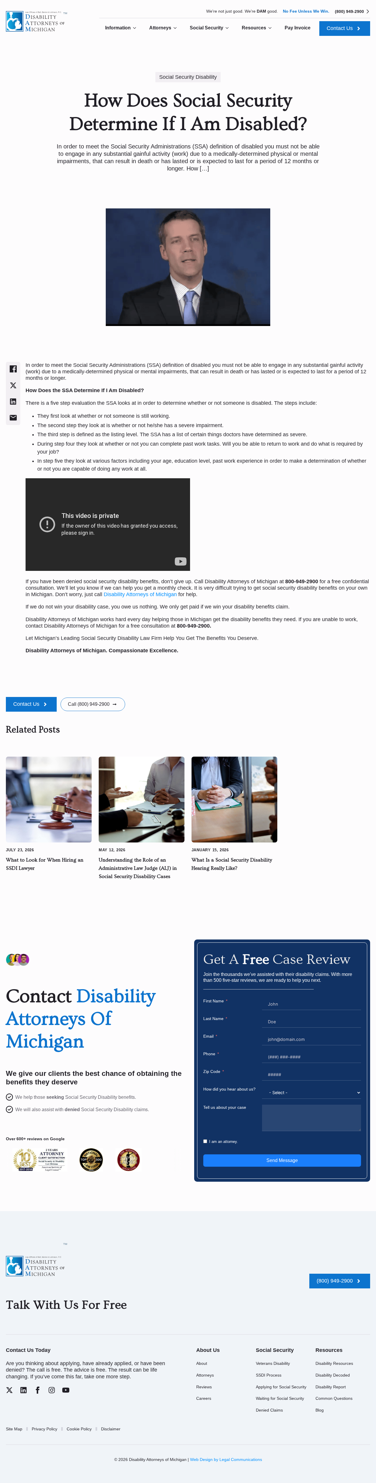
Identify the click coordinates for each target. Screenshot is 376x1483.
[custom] (9, 1390)
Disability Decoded (332, 1375)
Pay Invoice (297, 27)
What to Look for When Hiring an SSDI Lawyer (44, 864)
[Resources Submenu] (271, 28)
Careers (203, 1398)
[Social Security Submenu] (228, 28)
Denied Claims (269, 1410)
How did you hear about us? (229, 1089)
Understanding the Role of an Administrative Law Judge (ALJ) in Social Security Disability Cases (138, 868)
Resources (254, 27)
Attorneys (160, 27)
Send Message (282, 1160)
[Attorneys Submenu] (176, 28)
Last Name (213, 1018)
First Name (213, 1001)
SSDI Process (268, 1375)
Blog (319, 1410)
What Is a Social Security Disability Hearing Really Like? (232, 864)
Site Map (14, 1429)
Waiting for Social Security (280, 1398)
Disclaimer (110, 1429)
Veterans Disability (273, 1363)
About (201, 1363)
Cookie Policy (79, 1429)
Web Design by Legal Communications (226, 1459)
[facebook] (37, 1390)
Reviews (204, 1387)
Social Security (206, 27)
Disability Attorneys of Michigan (141, 594)
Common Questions (333, 1398)
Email (208, 1036)
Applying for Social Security (281, 1387)
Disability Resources (334, 1363)
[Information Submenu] (136, 28)
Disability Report (330, 1387)
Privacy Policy (44, 1429)
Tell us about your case (224, 1107)
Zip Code (211, 1071)
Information (118, 27)
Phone (209, 1053)
